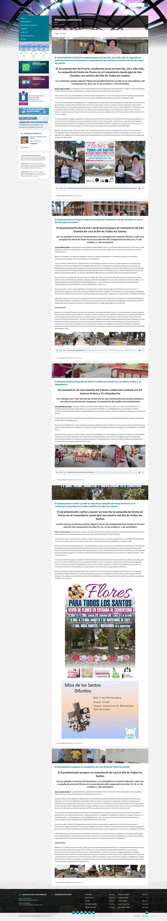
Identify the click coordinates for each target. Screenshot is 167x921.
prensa (74, 196)
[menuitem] (34, 18)
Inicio (56, 24)
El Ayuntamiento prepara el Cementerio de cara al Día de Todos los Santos (92, 766)
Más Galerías (25, 147)
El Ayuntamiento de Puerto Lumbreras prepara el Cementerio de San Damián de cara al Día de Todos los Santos (99, 221)
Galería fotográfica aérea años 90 (38, 137)
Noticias (62, 24)
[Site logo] (25, 8)
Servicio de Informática (46, 916)
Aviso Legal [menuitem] (145, 916)
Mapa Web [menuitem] (137, 916)
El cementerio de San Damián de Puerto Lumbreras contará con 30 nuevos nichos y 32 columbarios (98, 383)
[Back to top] (146, 912)
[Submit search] (146, 5)
